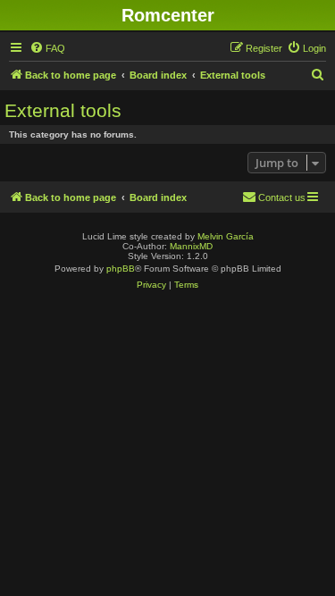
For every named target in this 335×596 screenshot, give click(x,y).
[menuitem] (47, 48)
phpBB (120, 268)
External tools (62, 110)
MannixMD (191, 246)
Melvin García (225, 236)
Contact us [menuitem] (282, 197)
